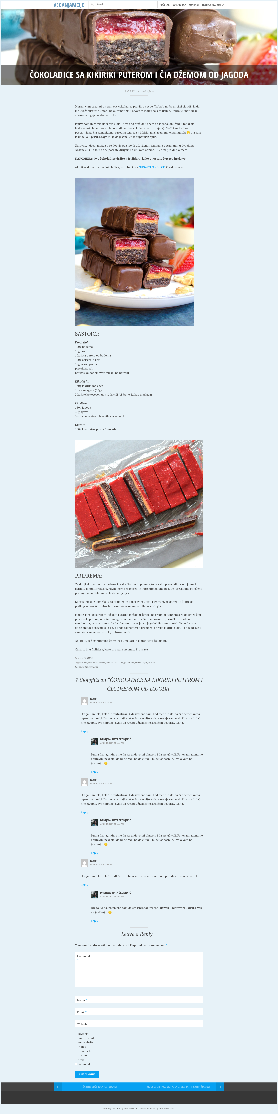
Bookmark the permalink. (86, 666)
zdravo (151, 662)
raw (132, 662)
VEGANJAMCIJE (69, 5)
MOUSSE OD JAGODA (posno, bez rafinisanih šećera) (178, 1087)
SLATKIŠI (88, 658)
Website (82, 1024)
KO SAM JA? (179, 5)
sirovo (138, 662)
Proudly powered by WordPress (118, 1108)
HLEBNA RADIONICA (213, 5)
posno (127, 662)
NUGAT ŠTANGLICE (151, 167)
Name (82, 1000)
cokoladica (93, 662)
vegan (144, 662)
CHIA (84, 662)
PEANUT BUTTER (114, 662)
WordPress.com (166, 1108)
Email (82, 1012)
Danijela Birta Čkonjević (115, 739)
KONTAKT (194, 5)
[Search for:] (108, 4)
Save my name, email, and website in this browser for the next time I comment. (86, 1049)
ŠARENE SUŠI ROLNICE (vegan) (100, 1087)
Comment (83, 958)
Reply (84, 731)
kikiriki (102, 662)
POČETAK (165, 5)
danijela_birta (147, 91)
